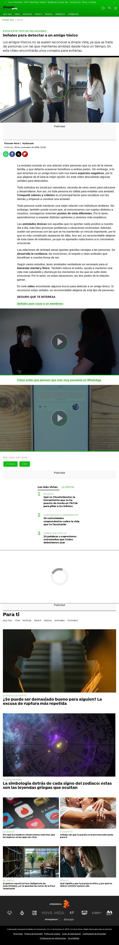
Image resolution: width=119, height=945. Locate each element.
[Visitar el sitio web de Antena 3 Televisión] (9, 913)
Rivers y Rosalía (89, 2)
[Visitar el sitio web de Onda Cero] (84, 913)
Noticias (27, 14)
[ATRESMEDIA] (59, 904)
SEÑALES (64, 880)
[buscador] (109, 8)
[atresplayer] (103, 8)
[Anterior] (5, 2)
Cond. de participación (71, 934)
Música (48, 14)
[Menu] (115, 8)
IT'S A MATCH (66, 832)
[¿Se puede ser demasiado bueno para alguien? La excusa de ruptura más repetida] (59, 661)
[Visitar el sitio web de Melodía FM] (109, 913)
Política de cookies (52, 934)
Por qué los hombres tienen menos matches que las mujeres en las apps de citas (29, 836)
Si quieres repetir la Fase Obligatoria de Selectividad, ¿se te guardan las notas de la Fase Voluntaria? (29, 886)
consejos (10, 464)
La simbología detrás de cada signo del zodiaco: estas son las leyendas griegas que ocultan (57, 786)
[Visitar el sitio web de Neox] (34, 913)
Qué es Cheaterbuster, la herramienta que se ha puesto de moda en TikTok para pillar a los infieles (61, 502)
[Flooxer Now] (14, 8)
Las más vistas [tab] (48, 487)
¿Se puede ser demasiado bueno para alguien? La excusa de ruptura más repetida (52, 702)
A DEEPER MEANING (12, 780)
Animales (60, 14)
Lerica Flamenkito (15, 2)
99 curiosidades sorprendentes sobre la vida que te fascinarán (61, 521)
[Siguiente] (114, 2)
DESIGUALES (9, 832)
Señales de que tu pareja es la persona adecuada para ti (86, 836)
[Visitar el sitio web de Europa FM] (97, 913)
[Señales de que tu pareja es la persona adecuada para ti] (88, 813)
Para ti (38, 14)
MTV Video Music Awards (35, 2)
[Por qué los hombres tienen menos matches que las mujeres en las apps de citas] (31, 813)
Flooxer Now (8, 20)
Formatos (73, 14)
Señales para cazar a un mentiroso (40, 303)
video (25, 464)
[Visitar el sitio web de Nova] (47, 913)
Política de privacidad (33, 934)
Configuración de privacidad (94, 934)
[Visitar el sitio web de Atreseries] (72, 913)
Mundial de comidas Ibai (58, 2)
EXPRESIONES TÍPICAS (55, 533)
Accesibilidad (73, 938)
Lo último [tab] (68, 487)
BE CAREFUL (9, 880)
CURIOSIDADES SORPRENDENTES (61, 515)
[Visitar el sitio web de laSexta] (22, 913)
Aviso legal (18, 934)
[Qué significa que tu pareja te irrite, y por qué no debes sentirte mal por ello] (88, 862)
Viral (17, 14)
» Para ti (19, 20)
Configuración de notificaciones (53, 938)
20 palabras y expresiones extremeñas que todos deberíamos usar (60, 539)
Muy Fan (7, 14)
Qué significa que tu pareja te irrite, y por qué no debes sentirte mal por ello (86, 884)
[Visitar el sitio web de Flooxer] (69, 919)
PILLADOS (49, 494)
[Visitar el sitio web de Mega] (59, 913)
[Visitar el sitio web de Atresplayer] (53, 919)
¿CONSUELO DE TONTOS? (15, 696)
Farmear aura (75, 2)
